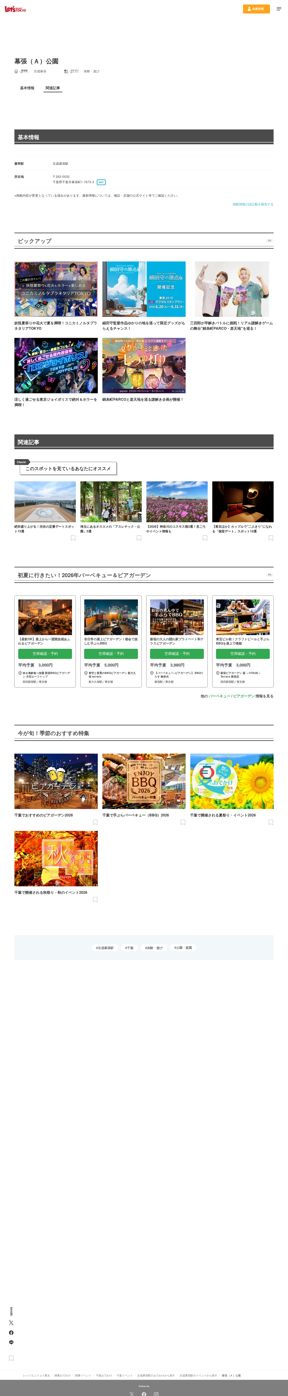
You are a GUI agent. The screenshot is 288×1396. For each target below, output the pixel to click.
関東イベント (83, 1375)
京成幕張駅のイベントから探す (198, 1375)
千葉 (130, 947)
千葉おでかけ (104, 1375)
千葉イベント (125, 1375)
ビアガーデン (244, 695)
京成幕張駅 (106, 947)
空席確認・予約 (45, 654)
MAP (101, 182)
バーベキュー (219, 695)
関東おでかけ (62, 1375)
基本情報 (28, 137)
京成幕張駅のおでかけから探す (156, 1375)
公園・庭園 (184, 947)
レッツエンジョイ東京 (36, 1375)
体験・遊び (155, 947)
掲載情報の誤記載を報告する (253, 204)
